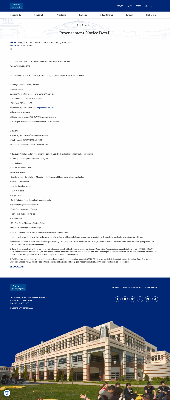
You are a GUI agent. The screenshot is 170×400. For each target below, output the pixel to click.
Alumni (138, 6)
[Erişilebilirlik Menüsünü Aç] (6, 393)
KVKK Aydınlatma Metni (132, 287)
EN (152, 6)
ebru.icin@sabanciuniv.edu (43, 108)
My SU (129, 6)
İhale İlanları (115, 287)
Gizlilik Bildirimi (151, 287)
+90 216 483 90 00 (24, 300)
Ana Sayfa (86, 25)
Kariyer (120, 6)
